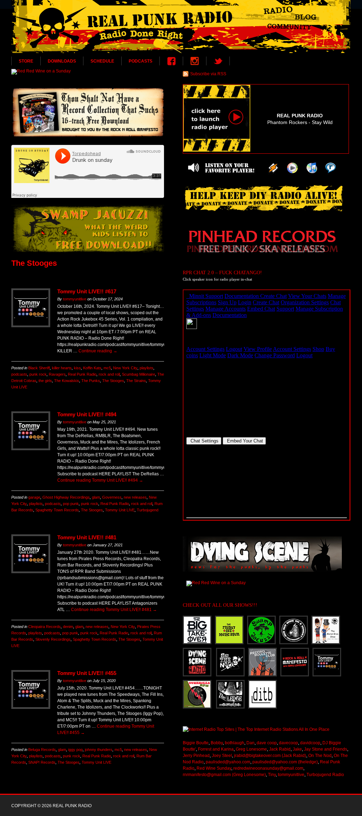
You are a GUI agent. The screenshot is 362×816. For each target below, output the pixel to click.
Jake (297, 749)
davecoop (288, 742)
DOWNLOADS (62, 61)
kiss (77, 368)
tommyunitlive (74, 299)
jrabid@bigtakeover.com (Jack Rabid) (270, 755)
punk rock (38, 374)
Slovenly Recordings (53, 639)
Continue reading (97, 350)
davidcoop (310, 742)
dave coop (267, 742)
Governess (112, 497)
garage (34, 497)
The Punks (90, 380)
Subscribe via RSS (208, 73)
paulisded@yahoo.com (228, 761)
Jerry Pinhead (196, 755)
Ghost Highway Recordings (66, 497)
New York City (125, 368)
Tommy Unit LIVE (120, 510)
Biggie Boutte (196, 742)
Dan (250, 742)
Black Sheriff (39, 368)
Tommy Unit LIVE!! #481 (86, 537)
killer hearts (62, 368)
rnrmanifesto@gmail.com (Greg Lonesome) (224, 774)
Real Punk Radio (82, 374)
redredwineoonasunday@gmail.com (268, 768)
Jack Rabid (280, 749)
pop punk (71, 503)
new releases (135, 497)
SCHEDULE (102, 61)
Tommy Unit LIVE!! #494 (86, 414)
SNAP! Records (42, 762)
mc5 (107, 368)
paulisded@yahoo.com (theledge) (285, 761)
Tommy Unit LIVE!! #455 (86, 673)
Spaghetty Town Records (57, 510)
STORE (26, 61)
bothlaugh (234, 742)
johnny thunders (98, 749)
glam (96, 497)
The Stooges (113, 380)
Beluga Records (42, 749)
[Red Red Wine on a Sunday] (87, 72)
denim (68, 626)
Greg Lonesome (251, 749)
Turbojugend (147, 510)
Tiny (272, 774)
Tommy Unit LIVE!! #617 (86, 291)
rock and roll (109, 374)
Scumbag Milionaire (138, 374)
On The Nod (320, 755)
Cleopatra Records (44, 626)
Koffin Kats (92, 368)
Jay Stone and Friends (325, 749)
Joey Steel (222, 755)
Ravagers (57, 374)
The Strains (136, 380)
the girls (45, 380)
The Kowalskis (66, 380)
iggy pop (75, 749)
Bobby (217, 742)
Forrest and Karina (216, 749)
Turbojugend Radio (325, 774)
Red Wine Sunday (214, 768)
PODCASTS (140, 61)
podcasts (19, 374)
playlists (146, 368)
